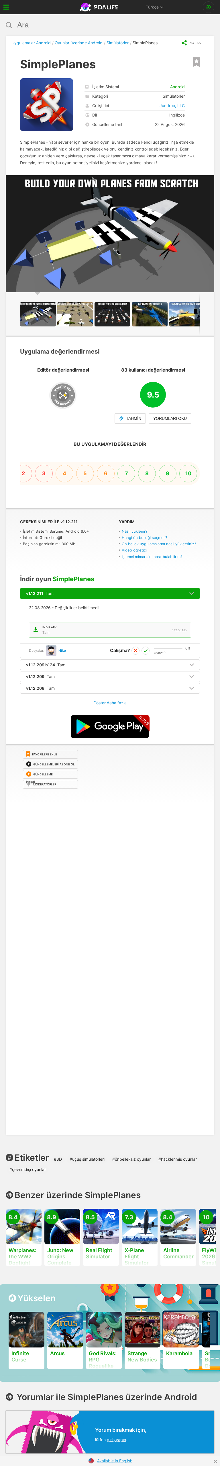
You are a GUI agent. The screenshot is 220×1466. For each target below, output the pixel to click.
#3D (58, 1159)
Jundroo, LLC (172, 105)
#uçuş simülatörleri (87, 1159)
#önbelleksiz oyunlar (131, 1159)
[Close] (215, 1461)
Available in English (114, 1460)
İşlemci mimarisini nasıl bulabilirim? (152, 556)
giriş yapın (116, 1439)
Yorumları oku (170, 418)
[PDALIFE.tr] (100, 7)
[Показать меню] (6, 7)
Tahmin (133, 418)
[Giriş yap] (208, 7)
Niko (62, 650)
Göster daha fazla (110, 702)
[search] (99, 25)
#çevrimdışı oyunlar (27, 1169)
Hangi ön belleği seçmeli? (144, 537)
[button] (209, 180)
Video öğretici (134, 550)
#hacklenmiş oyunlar (177, 1159)
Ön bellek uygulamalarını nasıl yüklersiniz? (159, 544)
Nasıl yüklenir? (135, 531)
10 (188, 473)
